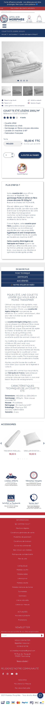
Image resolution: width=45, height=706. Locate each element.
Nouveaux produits (22, 615)
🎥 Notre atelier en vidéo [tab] (22, 285)
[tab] (14, 117)
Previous (1, 443)
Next (44, 443)
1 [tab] (18, 459)
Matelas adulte (22, 583)
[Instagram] (8, 674)
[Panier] (39, 18)
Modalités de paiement (22, 537)
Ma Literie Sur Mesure (22, 684)
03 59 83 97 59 (22, 646)
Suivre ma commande (22, 545)
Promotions (22, 620)
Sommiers (22, 596)
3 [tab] (22, 459)
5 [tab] (27, 459)
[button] (6, 26)
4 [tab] (25, 459)
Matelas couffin (22, 570)
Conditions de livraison (22, 541)
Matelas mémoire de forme (22, 587)
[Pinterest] (16, 674)
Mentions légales (22, 528)
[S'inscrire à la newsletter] (42, 635)
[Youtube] (12, 674)
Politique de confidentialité (22, 554)
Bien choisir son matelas (22, 550)
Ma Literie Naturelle (22, 688)
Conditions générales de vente (22, 532)
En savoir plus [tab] (22, 269)
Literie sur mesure (22, 604)
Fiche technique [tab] (22, 273)
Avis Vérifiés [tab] (22, 281)
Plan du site (22, 559)
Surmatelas (22, 591)
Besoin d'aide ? (22, 661)
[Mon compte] (29, 18)
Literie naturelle (22, 600)
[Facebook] (3, 674)
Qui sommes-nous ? (22, 524)
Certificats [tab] (22, 277)
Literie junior (22, 578)
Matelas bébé (22, 574)
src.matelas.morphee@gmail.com (22, 651)
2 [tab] (20, 459)
